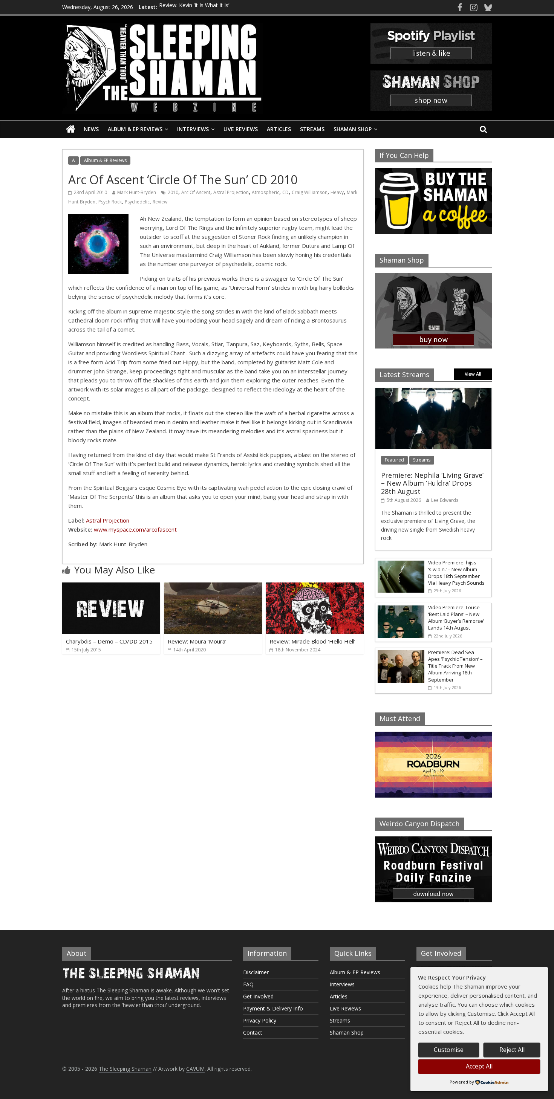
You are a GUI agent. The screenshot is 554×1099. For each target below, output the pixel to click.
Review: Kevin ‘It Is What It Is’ (194, 7)
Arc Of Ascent (195, 192)
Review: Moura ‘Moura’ (197, 641)
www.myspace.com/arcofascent (135, 529)
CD (285, 192)
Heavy (337, 192)
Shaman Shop (353, 129)
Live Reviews (240, 129)
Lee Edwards (444, 500)
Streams (312, 129)
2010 (173, 192)
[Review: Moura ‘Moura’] (213, 587)
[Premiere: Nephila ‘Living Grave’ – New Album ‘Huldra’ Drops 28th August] (433, 392)
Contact (252, 1032)
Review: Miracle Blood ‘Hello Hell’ (312, 641)
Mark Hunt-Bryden (136, 192)
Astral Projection (231, 192)
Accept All (479, 1066)
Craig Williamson (310, 192)
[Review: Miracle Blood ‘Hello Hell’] (315, 587)
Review (160, 202)
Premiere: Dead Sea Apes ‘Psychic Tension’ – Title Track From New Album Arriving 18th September (455, 666)
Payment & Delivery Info (273, 1008)
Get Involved (258, 996)
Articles (279, 129)
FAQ (248, 984)
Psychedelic (137, 202)
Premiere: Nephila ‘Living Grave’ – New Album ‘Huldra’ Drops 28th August (432, 483)
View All (473, 374)
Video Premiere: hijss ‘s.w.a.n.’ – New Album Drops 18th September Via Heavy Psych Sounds (456, 573)
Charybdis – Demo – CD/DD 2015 (109, 641)
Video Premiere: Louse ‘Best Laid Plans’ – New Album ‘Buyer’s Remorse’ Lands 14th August (456, 617)
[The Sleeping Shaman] (70, 129)
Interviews (193, 129)
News (91, 129)
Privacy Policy (259, 1020)
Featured (394, 460)
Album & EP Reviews (135, 129)
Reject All (512, 1050)
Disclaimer (256, 972)
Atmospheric (265, 192)
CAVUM (195, 1068)
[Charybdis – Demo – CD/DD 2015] (111, 587)
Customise (449, 1050)
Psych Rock (110, 202)
